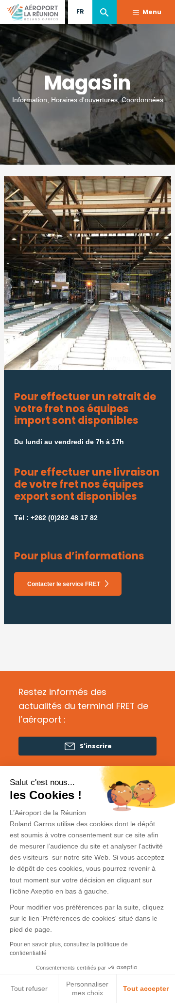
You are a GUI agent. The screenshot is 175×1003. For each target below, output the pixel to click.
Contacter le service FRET (63, 584)
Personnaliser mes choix (87, 988)
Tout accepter (146, 988)
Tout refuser (29, 988)
